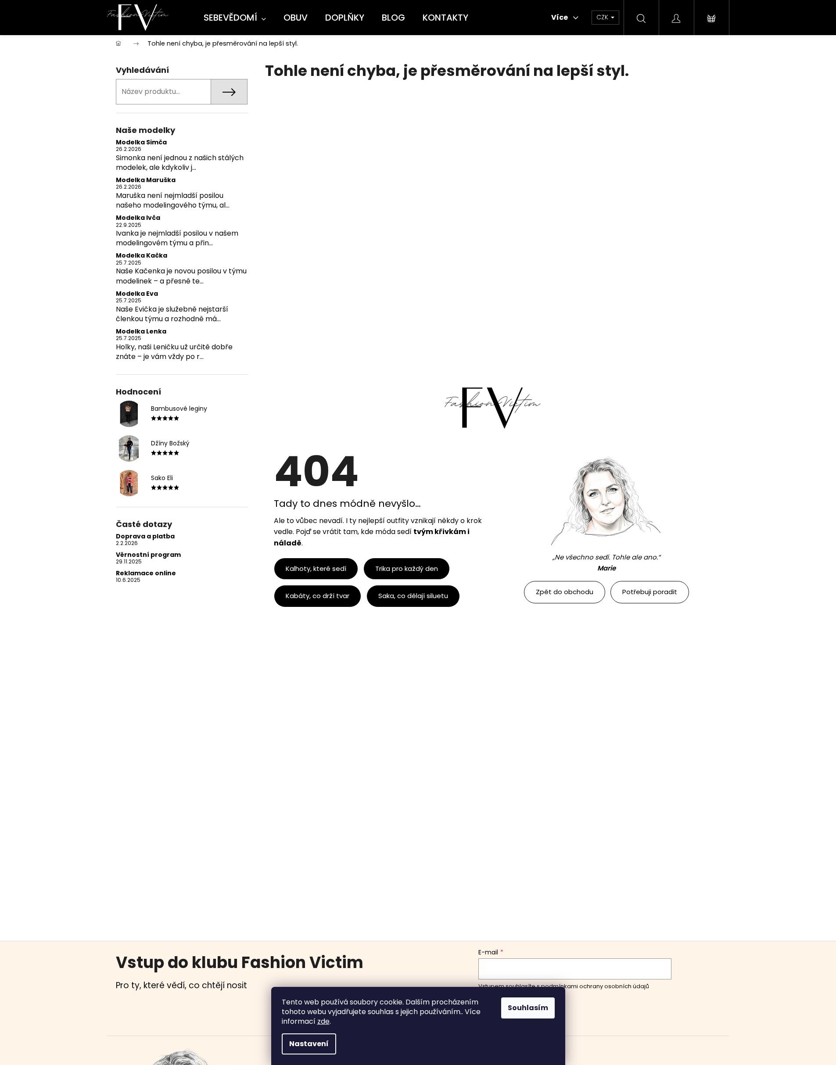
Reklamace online (146, 573)
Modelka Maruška (146, 180)
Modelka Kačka (141, 255)
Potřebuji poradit (649, 591)
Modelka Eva (137, 293)
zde (323, 1021)
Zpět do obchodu (564, 591)
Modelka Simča (141, 142)
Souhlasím (528, 1008)
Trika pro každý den (406, 568)
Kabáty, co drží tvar (317, 595)
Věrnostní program (148, 555)
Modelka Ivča (138, 218)
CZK (603, 17)
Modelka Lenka (141, 331)
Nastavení (309, 1044)
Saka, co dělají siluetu (413, 595)
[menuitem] (235, 18)
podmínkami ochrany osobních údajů (595, 986)
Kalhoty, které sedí (316, 568)
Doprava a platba (145, 536)
